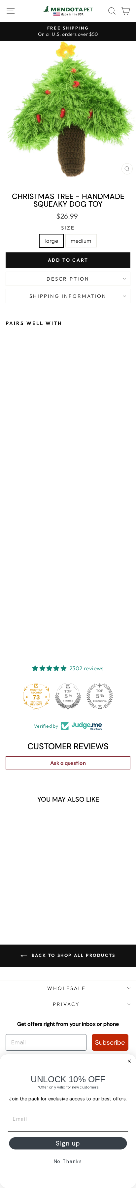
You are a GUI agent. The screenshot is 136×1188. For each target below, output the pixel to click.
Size (68, 228)
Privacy (66, 1004)
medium (81, 240)
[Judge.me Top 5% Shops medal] (68, 696)
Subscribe (110, 1042)
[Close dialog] (129, 1061)
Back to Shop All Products (73, 955)
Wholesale (66, 988)
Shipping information (68, 296)
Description (68, 279)
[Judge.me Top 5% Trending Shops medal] (99, 696)
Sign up (68, 1144)
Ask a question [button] (68, 762)
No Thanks (68, 1161)
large (51, 240)
